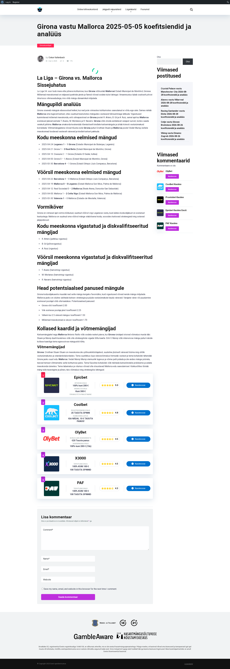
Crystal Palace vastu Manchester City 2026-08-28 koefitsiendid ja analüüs (174, 91)
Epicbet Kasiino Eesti (176, 210)
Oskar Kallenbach (57, 57)
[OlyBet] (51, 446)
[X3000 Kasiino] (51, 471)
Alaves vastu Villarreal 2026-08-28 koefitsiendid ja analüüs (174, 102)
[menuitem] (2, 2)
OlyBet (169, 171)
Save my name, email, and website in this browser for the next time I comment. (80, 589)
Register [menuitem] (16, 2)
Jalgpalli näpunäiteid (111, 9)
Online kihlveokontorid (87, 9)
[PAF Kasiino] (51, 495)
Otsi (159, 57)
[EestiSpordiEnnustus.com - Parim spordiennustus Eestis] (39, 8)
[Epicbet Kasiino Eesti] (51, 392)
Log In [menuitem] (8, 2)
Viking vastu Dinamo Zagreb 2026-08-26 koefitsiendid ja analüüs (173, 136)
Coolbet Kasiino (173, 184)
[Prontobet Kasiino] (160, 202)
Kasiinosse (139, 385)
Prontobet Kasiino (175, 197)
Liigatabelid (130, 9)
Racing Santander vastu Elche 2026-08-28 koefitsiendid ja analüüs (173, 114)
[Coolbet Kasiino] (51, 419)
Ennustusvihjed (45, 45)
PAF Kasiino (171, 223)
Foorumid (145, 9)
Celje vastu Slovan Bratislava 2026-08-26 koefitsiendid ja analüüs (173, 125)
